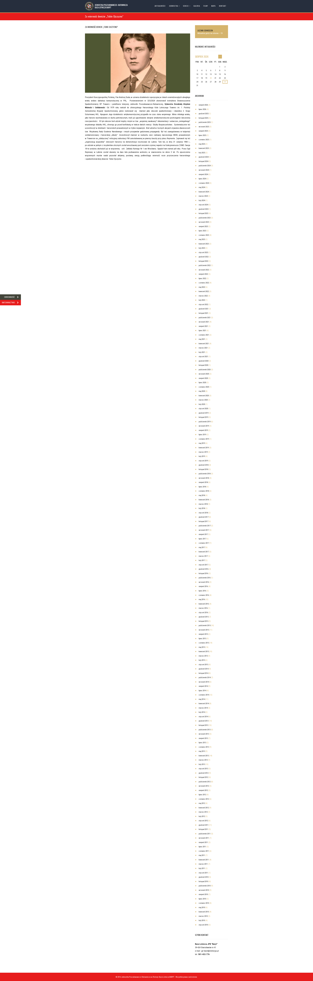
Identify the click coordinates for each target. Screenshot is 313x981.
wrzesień (204, 127)
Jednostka (173, 6)
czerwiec (204, 140)
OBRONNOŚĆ (9, 297)
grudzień (203, 113)
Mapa (213, 6)
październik (205, 122)
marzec (203, 196)
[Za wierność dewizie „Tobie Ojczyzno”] (137, 63)
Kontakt (222, 6)
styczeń (203, 205)
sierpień (201, 56)
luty (202, 153)
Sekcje (186, 6)
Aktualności (160, 6)
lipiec (202, 109)
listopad (203, 118)
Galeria (197, 6)
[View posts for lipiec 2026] (220, 57)
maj (202, 144)
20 (211, 78)
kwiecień (204, 148)
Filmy (205, 6)
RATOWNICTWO (8, 302)
